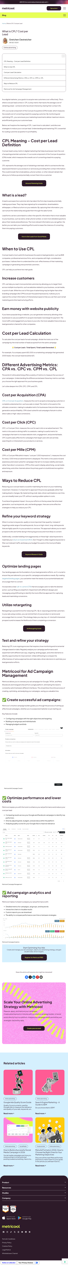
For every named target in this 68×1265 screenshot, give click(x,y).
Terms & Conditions (8, 1239)
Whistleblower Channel (10, 1253)
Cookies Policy (7, 1246)
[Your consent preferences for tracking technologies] (65, 1262)
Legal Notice (6, 1250)
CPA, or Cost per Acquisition (12, 401)
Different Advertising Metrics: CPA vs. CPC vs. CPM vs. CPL (23, 78)
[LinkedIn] (25, 1232)
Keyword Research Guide (34, 554)
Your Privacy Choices (25, 1263)
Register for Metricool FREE (34, 957)
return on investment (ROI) (22, 540)
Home (4, 23)
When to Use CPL (9, 67)
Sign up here (53, 8)
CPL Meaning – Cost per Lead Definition (17, 61)
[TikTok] (11, 1232)
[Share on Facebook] (26, 977)
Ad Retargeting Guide (34, 628)
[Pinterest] (29, 1232)
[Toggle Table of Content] (63, 56)
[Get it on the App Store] (10, 1218)
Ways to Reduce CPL (11, 83)
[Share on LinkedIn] (33, 977)
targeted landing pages (11, 578)
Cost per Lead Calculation (12, 72)
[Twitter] (14, 1232)
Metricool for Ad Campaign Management (18, 89)
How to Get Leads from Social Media (34, 236)
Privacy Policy (6, 1242)
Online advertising (10, 47)
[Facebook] (3, 1232)
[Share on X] (30, 977)
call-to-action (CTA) (24, 587)
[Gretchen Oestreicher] (5, 41)
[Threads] (18, 1232)
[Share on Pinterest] (37, 977)
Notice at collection (8, 1263)
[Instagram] (7, 1232)
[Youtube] (22, 1232)
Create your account (34, 1028)
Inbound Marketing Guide (34, 183)
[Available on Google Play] (26, 1218)
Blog (4, 15)
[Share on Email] (41, 977)
